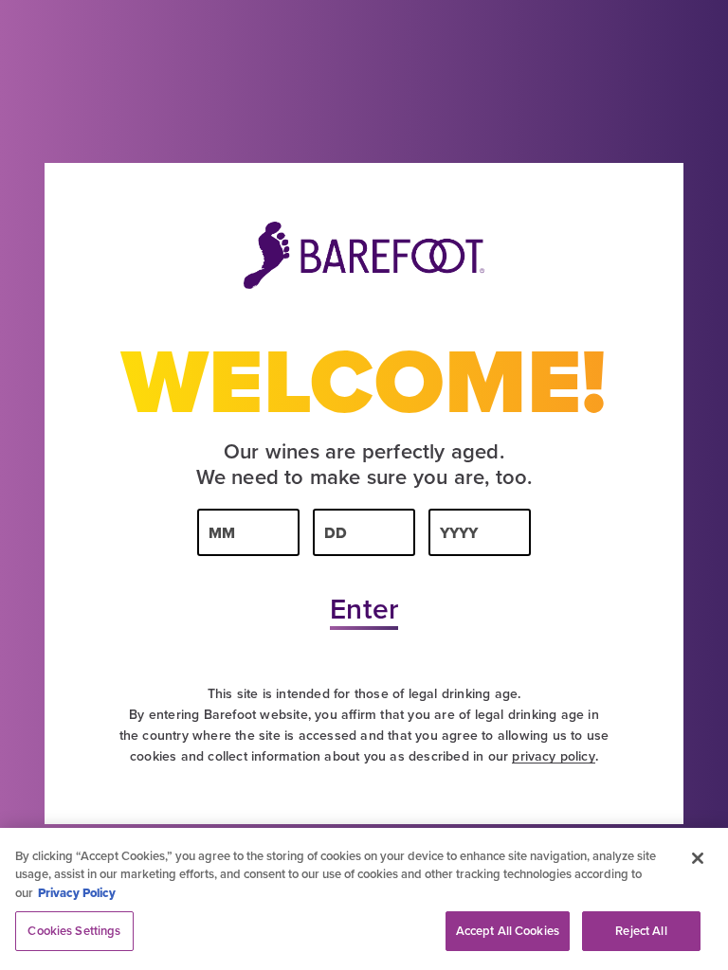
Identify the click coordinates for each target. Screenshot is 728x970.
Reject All (640, 931)
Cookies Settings (73, 931)
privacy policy (553, 755)
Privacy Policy (77, 893)
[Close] (698, 858)
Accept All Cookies (507, 931)
